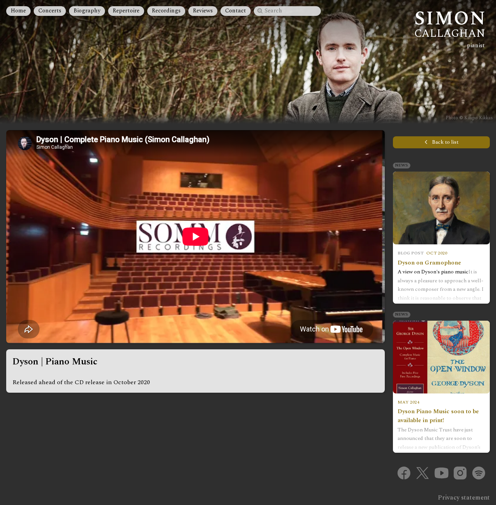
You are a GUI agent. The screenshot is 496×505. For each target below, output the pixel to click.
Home (18, 11)
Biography (87, 11)
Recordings (166, 11)
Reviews (203, 11)
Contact (235, 11)
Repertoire (126, 11)
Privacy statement (464, 497)
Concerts (49, 11)
